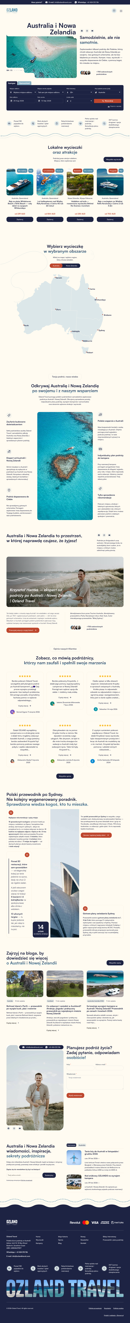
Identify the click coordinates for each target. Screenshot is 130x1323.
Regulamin (107, 1308)
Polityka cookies (118, 1308)
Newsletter (85, 1240)
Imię (69, 1064)
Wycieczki (39, 1240)
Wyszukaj (107, 101)
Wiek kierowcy (70, 88)
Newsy (83, 1237)
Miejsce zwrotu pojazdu (45, 88)
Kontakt (83, 1243)
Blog (60, 1243)
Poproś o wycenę (114, 106)
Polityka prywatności (95, 1308)
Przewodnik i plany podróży (113, 1240)
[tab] (56, 266)
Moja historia (63, 1237)
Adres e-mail (101, 1064)
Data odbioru (14, 97)
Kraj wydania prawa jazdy (102, 88)
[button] (121, 11)
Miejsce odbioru (14, 88)
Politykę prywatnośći (26, 1180)
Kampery (39, 1243)
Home (38, 1237)
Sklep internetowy (109, 1237)
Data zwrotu (41, 97)
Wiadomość (72, 1074)
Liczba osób (70, 97)
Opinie (60, 1240)
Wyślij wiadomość (75, 1095)
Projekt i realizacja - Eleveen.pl (114, 1315)
